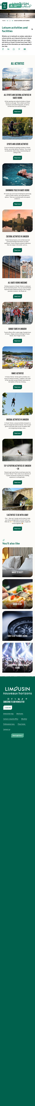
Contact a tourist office (10, 719)
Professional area (8, 724)
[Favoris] (30, 6)
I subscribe (8, 708)
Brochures (20, 714)
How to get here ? (18, 735)
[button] (25, 6)
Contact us (6, 729)
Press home (21, 724)
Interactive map (8, 714)
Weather (24, 719)
